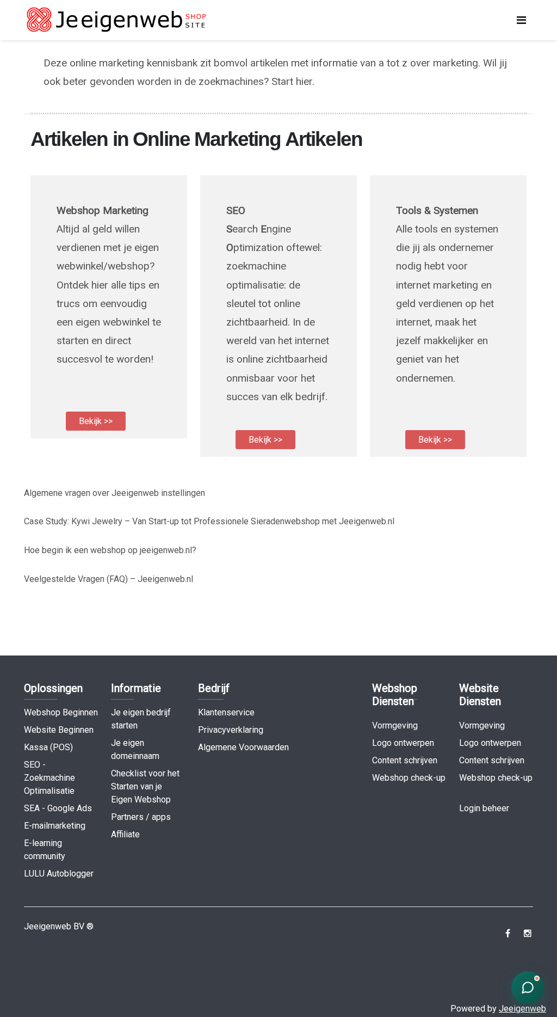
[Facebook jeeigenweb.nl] (507, 933)
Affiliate (125, 834)
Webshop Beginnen (61, 712)
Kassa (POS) (48, 747)
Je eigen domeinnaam (135, 749)
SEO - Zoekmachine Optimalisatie (49, 777)
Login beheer (484, 808)
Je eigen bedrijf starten (141, 719)
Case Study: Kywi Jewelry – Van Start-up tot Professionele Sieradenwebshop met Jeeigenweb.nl (209, 521)
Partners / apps (141, 817)
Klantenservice (226, 712)
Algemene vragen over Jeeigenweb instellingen (114, 493)
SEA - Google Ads (58, 808)
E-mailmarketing (54, 825)
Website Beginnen (59, 730)
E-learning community (44, 849)
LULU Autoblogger (59, 873)
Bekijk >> (96, 421)
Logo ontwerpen (403, 743)
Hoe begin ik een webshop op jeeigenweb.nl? (110, 550)
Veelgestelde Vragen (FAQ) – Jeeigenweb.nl (108, 579)
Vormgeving (395, 725)
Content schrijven (404, 760)
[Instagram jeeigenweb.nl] (527, 933)
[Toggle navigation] (521, 20)
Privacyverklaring (230, 730)
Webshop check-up (408, 778)
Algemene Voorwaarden (243, 747)
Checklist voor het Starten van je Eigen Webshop (145, 786)
